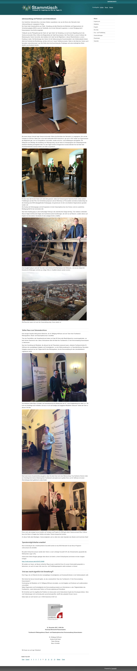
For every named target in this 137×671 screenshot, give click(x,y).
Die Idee (96, 30)
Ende (63, 659)
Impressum (97, 21)
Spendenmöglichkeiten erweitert (34, 542)
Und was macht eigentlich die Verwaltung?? (37, 572)
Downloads (97, 38)
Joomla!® (113, 668)
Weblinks (96, 24)
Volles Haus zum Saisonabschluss (34, 330)
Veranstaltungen (98, 35)
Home (95, 18)
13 (54, 659)
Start (23, 659)
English (96, 27)
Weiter (58, 659)
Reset (106, 7)
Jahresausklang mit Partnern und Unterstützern (39, 19)
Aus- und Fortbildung (99, 32)
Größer (102, 7)
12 (51, 659)
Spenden (96, 41)
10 (45, 659)
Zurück (27, 659)
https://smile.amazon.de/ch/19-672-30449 (33, 561)
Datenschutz (112, 1)
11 (48, 659)
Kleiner (111, 7)
